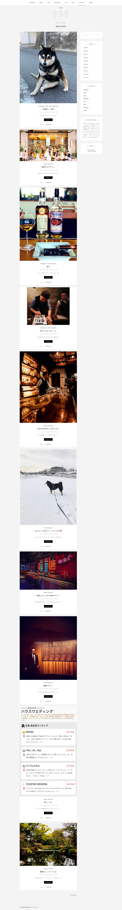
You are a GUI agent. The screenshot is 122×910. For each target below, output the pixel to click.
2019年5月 (86, 47)
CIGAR (48, 2)
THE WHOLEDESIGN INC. (91, 151)
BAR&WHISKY (58, 2)
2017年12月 (86, 74)
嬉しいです (48, 802)
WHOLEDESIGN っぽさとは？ (48, 429)
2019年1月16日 (45, 333)
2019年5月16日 (45, 112)
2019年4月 (86, 51)
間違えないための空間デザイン (48, 595)
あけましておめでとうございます (47, 531)
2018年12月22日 (46, 688)
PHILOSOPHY (82, 2)
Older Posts (73, 895)
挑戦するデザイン (48, 167)
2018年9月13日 (45, 805)
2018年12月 (86, 57)
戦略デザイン (48, 686)
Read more (48, 119)
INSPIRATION (32, 2)
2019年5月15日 (45, 170)
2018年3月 (86, 64)
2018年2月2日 (45, 874)
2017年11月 (86, 77)
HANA (73, 2)
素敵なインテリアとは (48, 872)
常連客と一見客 (48, 109)
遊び (48, 267)
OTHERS (91, 2)
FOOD (66, 2)
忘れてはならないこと (48, 331)
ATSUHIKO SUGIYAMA (54, 112)
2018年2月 (86, 67)
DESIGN (41, 2)
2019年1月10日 (45, 431)
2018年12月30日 (46, 598)
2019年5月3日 (45, 269)
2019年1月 (86, 54)
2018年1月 (86, 70)
